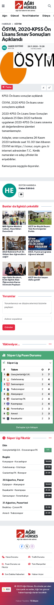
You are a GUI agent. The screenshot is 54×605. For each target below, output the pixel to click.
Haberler (6, 24)
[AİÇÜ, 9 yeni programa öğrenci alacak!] (40, 243)
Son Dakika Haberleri (14, 574)
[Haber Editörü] (9, 190)
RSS (8, 589)
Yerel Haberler (30, 16)
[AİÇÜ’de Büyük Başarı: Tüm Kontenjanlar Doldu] (40, 217)
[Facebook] (21, 546)
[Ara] (49, 6)
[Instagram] (32, 546)
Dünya (46, 16)
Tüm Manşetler (39, 564)
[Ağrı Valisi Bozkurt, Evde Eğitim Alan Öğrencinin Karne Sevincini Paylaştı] (14, 268)
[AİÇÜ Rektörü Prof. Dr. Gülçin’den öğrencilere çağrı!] (14, 243)
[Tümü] (50, 344)
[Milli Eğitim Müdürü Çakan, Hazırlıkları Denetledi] (14, 217)
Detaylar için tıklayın (27, 427)
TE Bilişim (34, 601)
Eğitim (18, 24)
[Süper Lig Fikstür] (50, 438)
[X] (27, 546)
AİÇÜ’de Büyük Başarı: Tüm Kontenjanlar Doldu (39, 228)
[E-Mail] (21, 194)
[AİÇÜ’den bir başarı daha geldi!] (40, 268)
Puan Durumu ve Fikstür (11, 565)
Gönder (8, 327)
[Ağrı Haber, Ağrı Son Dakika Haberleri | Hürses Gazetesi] (25, 6)
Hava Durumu (12, 557)
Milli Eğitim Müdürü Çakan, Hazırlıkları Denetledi (12, 228)
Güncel (15, 16)
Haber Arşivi (37, 574)
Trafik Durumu (38, 557)
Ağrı (4, 16)
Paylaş (9, 87)
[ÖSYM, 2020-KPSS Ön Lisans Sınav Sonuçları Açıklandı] (27, 68)
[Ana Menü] (3, 6)
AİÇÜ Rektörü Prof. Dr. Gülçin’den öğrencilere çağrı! (14, 254)
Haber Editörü (26, 188)
